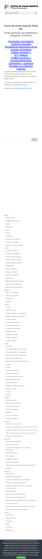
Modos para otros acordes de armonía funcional (20, 500)
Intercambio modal (11, 503)
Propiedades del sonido (13, 221)
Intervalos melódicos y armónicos (16, 349)
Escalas (8, 307)
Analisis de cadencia (12, 418)
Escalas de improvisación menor (16, 482)
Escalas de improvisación (13, 476)
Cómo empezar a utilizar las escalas (17, 509)
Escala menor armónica (13, 325)
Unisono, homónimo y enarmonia (16, 355)
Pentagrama (9, 227)
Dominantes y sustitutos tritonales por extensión (20, 465)
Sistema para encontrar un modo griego (18, 479)
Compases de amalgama (13, 256)
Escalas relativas (11, 331)
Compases (9, 236)
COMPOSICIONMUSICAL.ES (22, 88)
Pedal (7, 524)
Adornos (8, 302)
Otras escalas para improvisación (16, 497)
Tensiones (9, 521)
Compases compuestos (13, 253)
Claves (8, 233)
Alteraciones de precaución (14, 287)
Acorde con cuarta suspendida (15, 385)
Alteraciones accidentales (13, 284)
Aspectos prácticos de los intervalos (17, 361)
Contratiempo (10, 266)
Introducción (9, 515)
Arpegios (8, 395)
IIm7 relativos (10, 456)
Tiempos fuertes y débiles (13, 259)
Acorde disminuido (11, 382)
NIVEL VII (7, 421)
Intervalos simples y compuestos (16, 352)
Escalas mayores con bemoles (15, 316)
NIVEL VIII (7, 439)
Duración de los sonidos (13, 239)
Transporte (9, 527)
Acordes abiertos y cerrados (14, 376)
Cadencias (9, 412)
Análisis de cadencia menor (14, 436)
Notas (7, 230)
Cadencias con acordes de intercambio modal (20, 506)
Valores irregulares (11, 269)
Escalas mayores (11, 310)
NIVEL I (6, 215)
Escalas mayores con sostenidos (16, 313)
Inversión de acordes (12, 373)
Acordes (8, 364)
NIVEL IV (7, 304)
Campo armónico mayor (13, 403)
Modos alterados (11, 491)
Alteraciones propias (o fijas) (14, 281)
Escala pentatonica (11, 337)
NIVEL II (6, 248)
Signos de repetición (12, 275)
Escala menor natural (12, 322)
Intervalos (9, 346)
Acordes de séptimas (12, 370)
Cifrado (8, 391)
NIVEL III (7, 290)
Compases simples (11, 250)
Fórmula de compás (12, 242)
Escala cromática (11, 340)
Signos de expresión (12, 295)
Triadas (8, 367)
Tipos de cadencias (12, 415)
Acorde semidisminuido (13, 379)
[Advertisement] (21, 113)
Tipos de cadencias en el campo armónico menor (21, 433)
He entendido (21, 557)
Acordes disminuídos (12, 462)
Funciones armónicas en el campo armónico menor (22, 427)
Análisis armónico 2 (12, 459)
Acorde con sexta (11, 388)
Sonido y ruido (10, 217)
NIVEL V (6, 343)
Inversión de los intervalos (14, 358)
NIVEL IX (7, 471)
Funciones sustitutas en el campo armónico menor (21, 430)
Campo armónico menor (13, 424)
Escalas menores (11, 319)
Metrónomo (9, 298)
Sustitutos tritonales (12, 444)
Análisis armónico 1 (12, 453)
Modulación (9, 530)
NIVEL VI (7, 398)
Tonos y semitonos (11, 272)
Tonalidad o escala (11, 334)
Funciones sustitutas (12, 409)
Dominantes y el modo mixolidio (15, 494)
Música (8, 224)
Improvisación (10, 473)
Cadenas (8, 468)
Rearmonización (11, 518)
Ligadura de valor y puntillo (14, 245)
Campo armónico (11, 400)
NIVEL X (6, 512)
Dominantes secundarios (13, 441)
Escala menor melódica (13, 328)
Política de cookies (12, 552)
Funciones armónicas (12, 406)
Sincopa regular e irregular (14, 263)
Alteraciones (9, 278)
